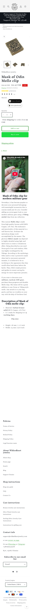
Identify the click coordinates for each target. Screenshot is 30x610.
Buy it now (15, 135)
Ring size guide (8, 487)
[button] (4, 6)
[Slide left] (1, 65)
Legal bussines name (10, 443)
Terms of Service (8, 426)
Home (4, 24)
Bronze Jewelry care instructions (14, 508)
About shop (7, 458)
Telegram (21, 544)
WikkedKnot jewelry (14, 597)
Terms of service (10, 603)
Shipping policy (21, 603)
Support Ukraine (8, 475)
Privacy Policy (7, 430)
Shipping (4, 88)
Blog (4, 470)
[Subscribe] (24, 564)
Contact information (16, 605)
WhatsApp (12, 544)
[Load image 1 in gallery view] (7, 64)
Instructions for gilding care (12, 525)
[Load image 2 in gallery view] (15, 64)
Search (5, 466)
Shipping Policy (8, 439)
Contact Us (6, 495)
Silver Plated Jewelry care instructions (11, 513)
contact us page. (13, 540)
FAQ (4, 491)
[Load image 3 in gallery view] (22, 64)
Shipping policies (8, 143)
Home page (7, 462)
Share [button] (5, 151)
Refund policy (13, 600)
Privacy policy (23, 600)
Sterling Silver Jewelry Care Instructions (12, 520)
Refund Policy (7, 435)
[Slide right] (28, 65)
